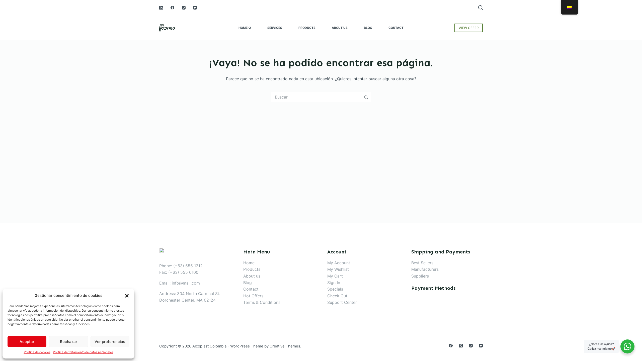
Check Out (337, 295)
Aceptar (27, 341)
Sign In (333, 282)
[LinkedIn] (161, 8)
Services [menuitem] (274, 28)
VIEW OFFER (468, 28)
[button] (126, 295)
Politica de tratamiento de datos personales (83, 352)
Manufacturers (425, 269)
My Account (338, 262)
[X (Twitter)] (461, 345)
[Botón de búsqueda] (366, 97)
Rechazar (68, 341)
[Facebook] (172, 8)
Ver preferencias (110, 341)
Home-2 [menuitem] (244, 28)
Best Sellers (422, 262)
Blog (247, 282)
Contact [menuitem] (396, 28)
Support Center (342, 302)
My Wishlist (338, 269)
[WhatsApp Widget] (627, 346)
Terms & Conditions (261, 302)
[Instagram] (184, 8)
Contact (251, 289)
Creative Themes (285, 346)
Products (251, 269)
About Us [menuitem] (340, 28)
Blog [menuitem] (368, 28)
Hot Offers (253, 295)
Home (249, 262)
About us (251, 276)
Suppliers (420, 276)
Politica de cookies (37, 352)
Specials (335, 289)
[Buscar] (480, 7)
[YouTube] (195, 8)
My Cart (335, 276)
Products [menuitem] (306, 28)
